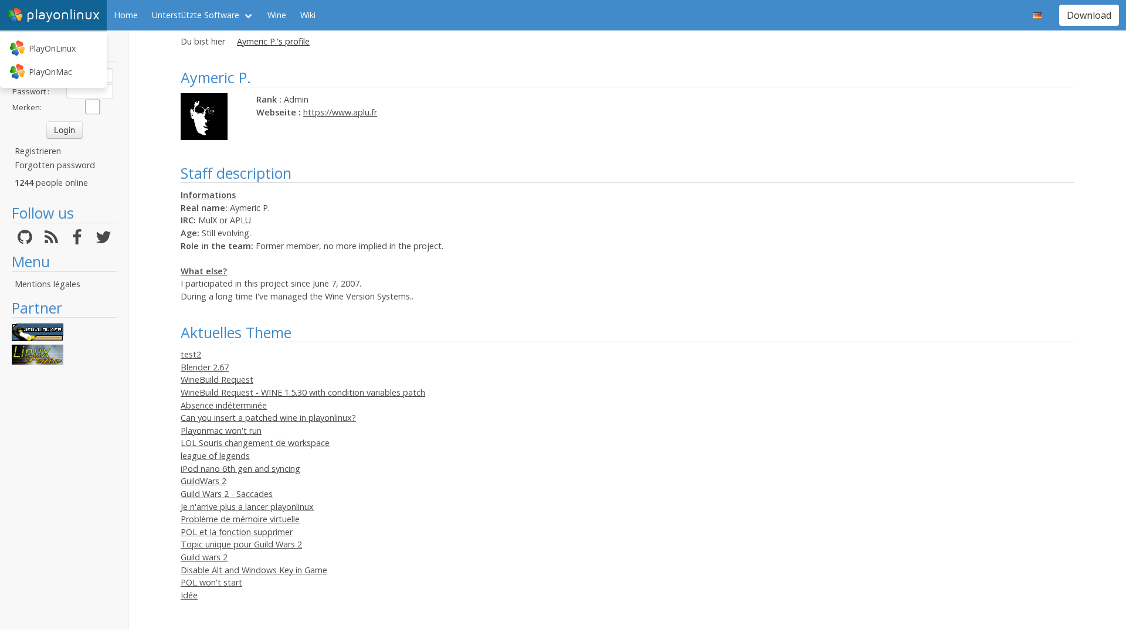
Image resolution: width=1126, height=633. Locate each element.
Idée (189, 595)
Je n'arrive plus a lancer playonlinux (247, 506)
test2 (191, 354)
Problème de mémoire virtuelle (240, 519)
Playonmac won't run (221, 430)
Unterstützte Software (195, 15)
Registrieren (38, 150)
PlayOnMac (50, 71)
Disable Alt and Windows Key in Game (254, 570)
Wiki (308, 15)
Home (126, 15)
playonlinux (63, 15)
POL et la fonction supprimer (237, 531)
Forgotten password (55, 165)
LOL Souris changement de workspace (255, 442)
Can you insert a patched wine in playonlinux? (268, 417)
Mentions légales (47, 284)
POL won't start (211, 582)
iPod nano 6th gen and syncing (240, 468)
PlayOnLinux (52, 48)
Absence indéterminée (224, 405)
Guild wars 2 (204, 557)
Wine (276, 15)
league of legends (215, 455)
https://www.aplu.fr (340, 112)
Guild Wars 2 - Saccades (227, 493)
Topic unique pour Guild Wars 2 (241, 544)
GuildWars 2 (203, 480)
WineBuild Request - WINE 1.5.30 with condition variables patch (303, 392)
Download (1089, 15)
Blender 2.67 (205, 367)
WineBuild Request (217, 379)
